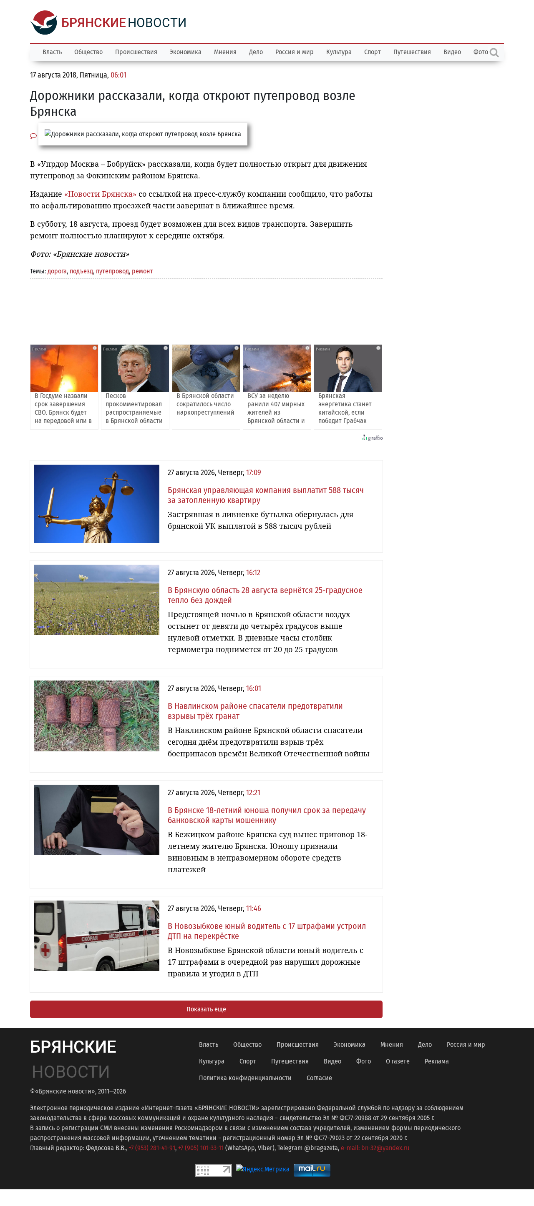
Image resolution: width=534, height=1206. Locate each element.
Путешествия (412, 52)
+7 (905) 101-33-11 (201, 1148)
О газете (398, 1061)
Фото (363, 1061)
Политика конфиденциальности (245, 1078)
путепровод (112, 271)
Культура (339, 52)
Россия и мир (294, 52)
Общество (88, 52)
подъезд (81, 271)
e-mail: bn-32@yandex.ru (375, 1148)
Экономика (186, 52)
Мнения (225, 52)
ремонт (142, 271)
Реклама (437, 1061)
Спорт (372, 52)
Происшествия (136, 52)
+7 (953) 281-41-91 (151, 1148)
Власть (52, 52)
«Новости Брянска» (100, 194)
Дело (256, 52)
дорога (57, 271)
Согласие (319, 1078)
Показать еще (206, 1009)
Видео (452, 52)
